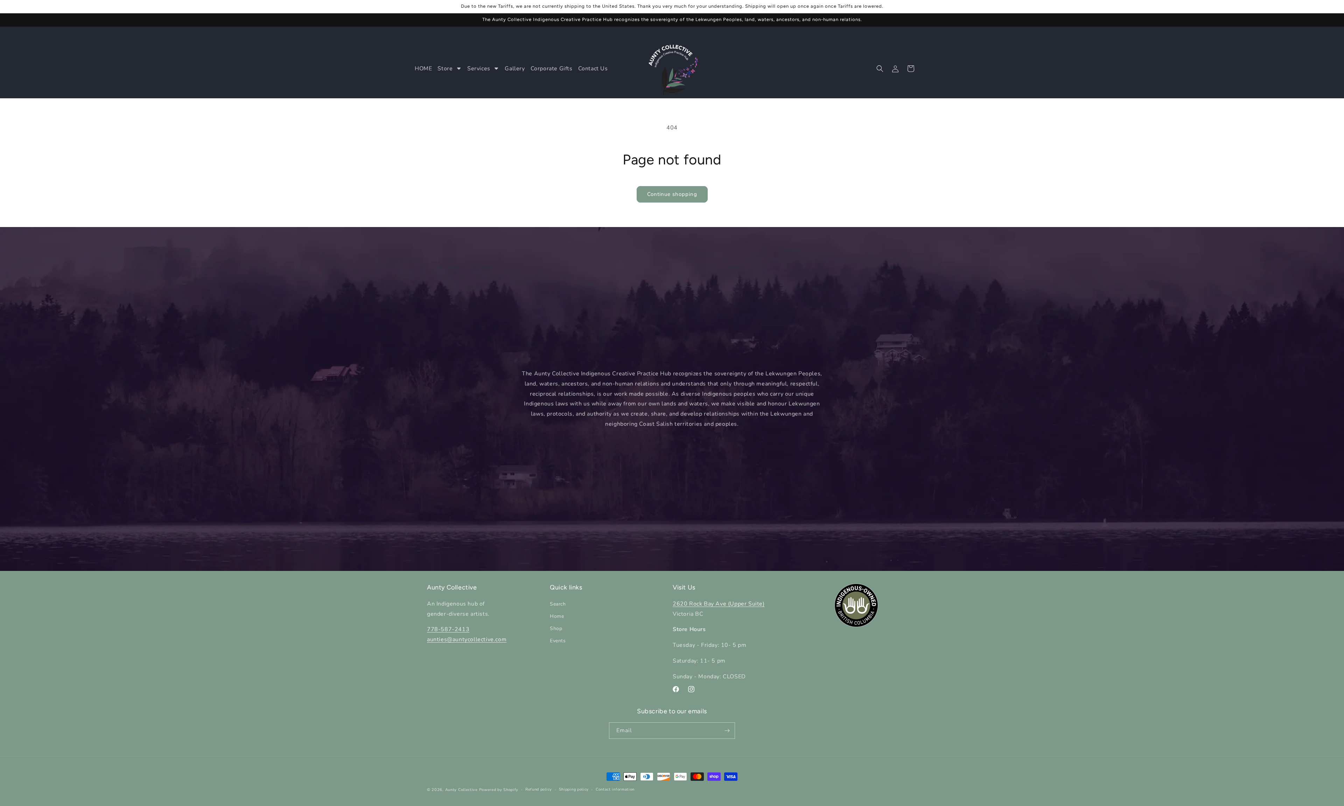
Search (558, 603)
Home (557, 616)
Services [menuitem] (478, 68)
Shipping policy (574, 789)
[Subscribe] (727, 730)
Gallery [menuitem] (515, 68)
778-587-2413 (448, 629)
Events (558, 640)
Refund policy (538, 789)
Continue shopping (672, 194)
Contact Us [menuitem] (593, 68)
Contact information (615, 789)
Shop (556, 628)
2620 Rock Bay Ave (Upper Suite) (719, 603)
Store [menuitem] (445, 68)
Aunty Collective (461, 789)
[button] (880, 68)
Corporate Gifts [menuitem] (552, 68)
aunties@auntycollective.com (466, 639)
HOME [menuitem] (423, 68)
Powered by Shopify (499, 789)
